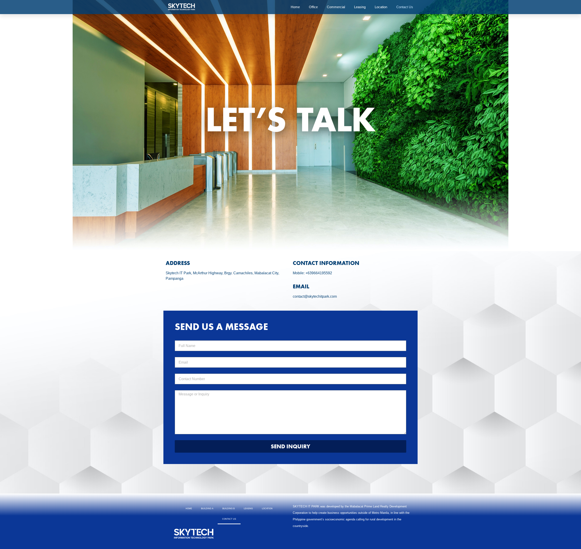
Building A (207, 508)
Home (295, 7)
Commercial (336, 7)
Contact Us (404, 7)
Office (313, 7)
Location (381, 7)
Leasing (360, 7)
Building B (228, 508)
